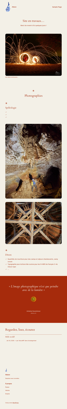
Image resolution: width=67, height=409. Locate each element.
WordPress (15, 402)
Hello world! (10, 337)
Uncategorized (32, 340)
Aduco (14, 7)
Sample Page (57, 7)
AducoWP (21, 340)
